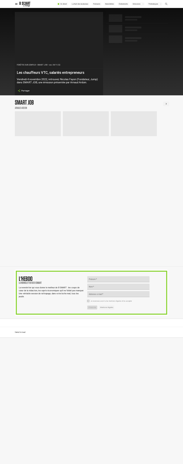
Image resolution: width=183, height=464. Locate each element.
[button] (62, 4)
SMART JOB (42, 65)
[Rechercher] (166, 4)
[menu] (16, 4)
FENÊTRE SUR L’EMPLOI (26, 65)
